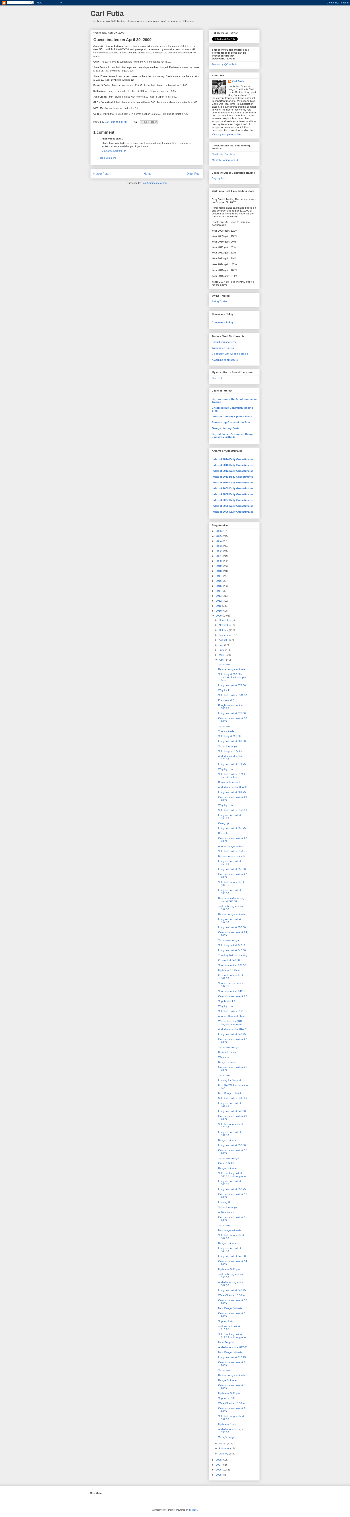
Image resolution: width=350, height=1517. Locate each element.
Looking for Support (229, 1080)
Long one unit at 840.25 (232, 1034)
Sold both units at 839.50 (232, 1097)
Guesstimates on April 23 (232, 996)
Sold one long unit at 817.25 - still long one (232, 1336)
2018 (219, 570)
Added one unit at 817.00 (232, 1347)
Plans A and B (226, 700)
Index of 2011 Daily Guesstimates (232, 476)
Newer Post (100, 173)
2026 (219, 531)
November (225, 624)
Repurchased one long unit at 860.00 (231, 900)
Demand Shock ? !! (229, 1052)
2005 (219, 1474)
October (224, 630)
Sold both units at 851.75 (232, 851)
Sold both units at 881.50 (232, 695)
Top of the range (227, 746)
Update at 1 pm (227, 1424)
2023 (219, 546)
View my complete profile (226, 134)
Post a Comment (107, 157)
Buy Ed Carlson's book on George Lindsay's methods (233, 435)
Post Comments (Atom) (154, 183)
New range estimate (229, 1230)
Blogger (193, 1509)
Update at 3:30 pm (229, 1269)
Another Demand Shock (232, 1016)
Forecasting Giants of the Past (231, 422)
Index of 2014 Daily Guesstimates (232, 459)
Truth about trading (223, 347)
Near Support (226, 1342)
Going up (223, 823)
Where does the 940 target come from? (230, 1023)
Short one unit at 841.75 (232, 991)
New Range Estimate (230, 1093)
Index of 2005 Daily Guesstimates (232, 511)
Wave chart (224, 1057)
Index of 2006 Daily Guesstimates (232, 505)
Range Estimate (227, 1140)
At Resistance (226, 1212)
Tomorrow (224, 664)
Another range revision (231, 846)
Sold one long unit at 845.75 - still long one (232, 1175)
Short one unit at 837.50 (232, 965)
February (224, 1448)
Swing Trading (220, 301)
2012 (219, 600)
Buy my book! (220, 178)
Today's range (226, 1437)
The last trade (226, 731)
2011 (219, 605)
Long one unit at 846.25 (232, 1290)
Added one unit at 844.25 (232, 1029)
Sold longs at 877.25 (230, 751)
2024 (219, 541)
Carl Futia (107, 13)
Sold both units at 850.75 (232, 1011)
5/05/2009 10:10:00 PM (114, 151)
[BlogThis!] (145, 122)
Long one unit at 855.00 (232, 869)
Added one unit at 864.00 (232, 787)
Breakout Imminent (229, 782)
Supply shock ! (226, 1001)
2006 (219, 1469)
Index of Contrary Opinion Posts (232, 416)
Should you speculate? (225, 341)
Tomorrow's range (228, 940)
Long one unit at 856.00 (232, 927)
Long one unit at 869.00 (232, 741)
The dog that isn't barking (233, 955)
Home (147, 173)
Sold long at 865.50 (229, 736)
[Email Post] (135, 122)
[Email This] (142, 122)
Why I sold (224, 690)
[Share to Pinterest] (156, 122)
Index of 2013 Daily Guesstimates (232, 465)
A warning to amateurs (225, 359)
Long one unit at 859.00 (232, 1145)
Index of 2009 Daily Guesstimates (232, 488)
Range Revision (227, 1062)
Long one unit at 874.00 (232, 685)
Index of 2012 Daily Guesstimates (232, 470)
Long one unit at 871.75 (232, 764)
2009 (219, 615)
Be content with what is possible (230, 353)
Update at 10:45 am (229, 970)
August (223, 639)
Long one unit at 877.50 (232, 713)
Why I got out (226, 769)
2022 (219, 550)
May (222, 654)
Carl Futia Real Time (224, 154)
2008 (219, 1459)
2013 (219, 595)
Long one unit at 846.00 (232, 1111)
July (221, 645)
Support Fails (226, 1321)
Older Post (193, 173)
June (222, 649)
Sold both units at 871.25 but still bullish (232, 776)
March (223, 1443)
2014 (219, 590)
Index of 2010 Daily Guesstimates (232, 482)
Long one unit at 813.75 (232, 1357)
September (225, 634)
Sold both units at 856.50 (232, 810)
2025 (219, 536)
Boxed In (223, 833)
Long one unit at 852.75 (232, 1189)
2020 (219, 560)
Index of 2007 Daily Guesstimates (232, 500)
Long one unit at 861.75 (232, 792)
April (222, 659)
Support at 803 (226, 1398)
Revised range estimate (232, 669)
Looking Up (224, 1202)
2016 (219, 580)
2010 (219, 610)
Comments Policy (223, 322)
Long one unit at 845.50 (232, 950)
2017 (219, 575)
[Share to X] (149, 122)
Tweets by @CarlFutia (224, 64)
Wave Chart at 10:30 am (232, 1295)
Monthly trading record (225, 159)
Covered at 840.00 (229, 960)
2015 (219, 585)
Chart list (217, 378)
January (224, 1453)
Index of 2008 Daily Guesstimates (232, 494)
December (225, 620)
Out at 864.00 (226, 1163)
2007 (219, 1464)
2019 (219, 565)
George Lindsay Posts (226, 428)
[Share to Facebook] (152, 122)
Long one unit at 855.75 (232, 828)
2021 (219, 556)
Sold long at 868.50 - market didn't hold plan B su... (232, 677)
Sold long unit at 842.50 (232, 945)
